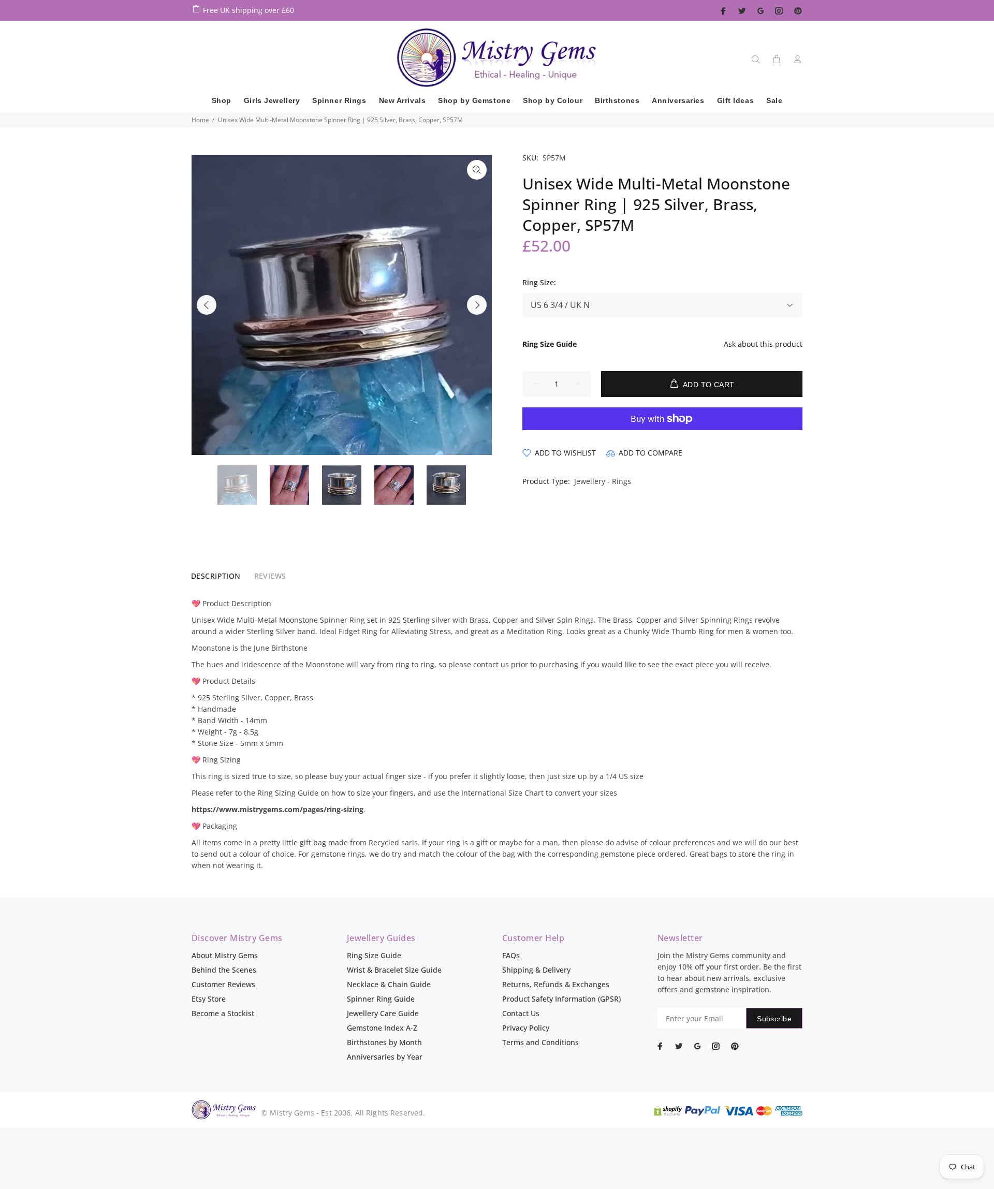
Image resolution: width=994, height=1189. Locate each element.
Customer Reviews (223, 984)
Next (477, 305)
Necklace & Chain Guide (389, 984)
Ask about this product (763, 344)
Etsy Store (209, 999)
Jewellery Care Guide (383, 1013)
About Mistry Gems (225, 955)
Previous (206, 305)
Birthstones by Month (384, 1042)
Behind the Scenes (224, 970)
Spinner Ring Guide (381, 999)
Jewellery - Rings (602, 481)
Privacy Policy (525, 1028)
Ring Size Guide (374, 955)
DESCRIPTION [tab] (216, 576)
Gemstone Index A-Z (382, 1028)
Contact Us (520, 1013)
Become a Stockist (223, 1013)
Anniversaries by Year (384, 1057)
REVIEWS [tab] (270, 576)
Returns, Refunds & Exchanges (555, 984)
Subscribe (774, 1019)
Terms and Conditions (540, 1042)
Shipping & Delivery (536, 970)
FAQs (511, 955)
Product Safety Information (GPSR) (561, 999)
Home (200, 119)
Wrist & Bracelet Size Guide (394, 970)
